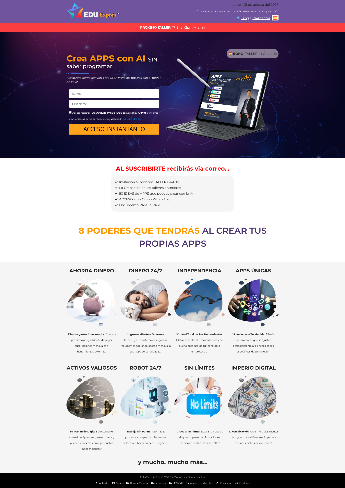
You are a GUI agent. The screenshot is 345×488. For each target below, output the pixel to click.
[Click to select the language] (275, 17)
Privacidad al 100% (131, 119)
